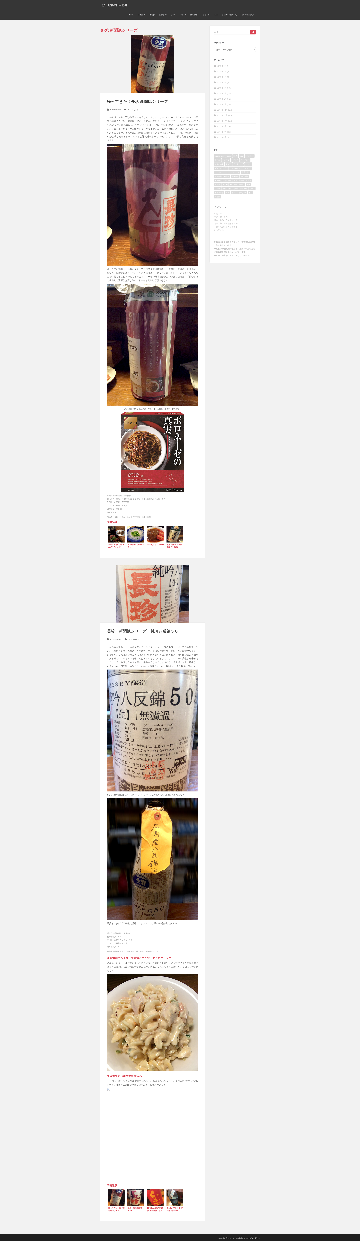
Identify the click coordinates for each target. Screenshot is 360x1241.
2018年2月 (222, 98)
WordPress (255, 1238)
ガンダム (218, 168)
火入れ (217, 188)
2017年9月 (222, 126)
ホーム (131, 15)
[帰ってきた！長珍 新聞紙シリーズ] (152, 64)
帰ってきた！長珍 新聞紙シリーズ (137, 101)
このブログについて (229, 15)
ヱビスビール (234, 172)
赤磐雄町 (243, 188)
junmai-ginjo (220, 156)
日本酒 (140, 15)
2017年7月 (222, 131)
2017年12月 (222, 109)
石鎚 (224, 188)
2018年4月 (222, 88)
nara (229, 156)
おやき (217, 160)
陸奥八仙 (242, 192)
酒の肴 (152, 15)
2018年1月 (222, 104)
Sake (216, 15)
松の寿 (225, 184)
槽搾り (241, 184)
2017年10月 (222, 120)
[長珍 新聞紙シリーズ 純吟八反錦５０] (152, 594)
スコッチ (247, 168)
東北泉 (217, 184)
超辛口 (252, 188)
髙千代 (217, 197)
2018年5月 (222, 82)
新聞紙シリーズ (245, 180)
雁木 (250, 192)
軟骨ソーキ (219, 192)
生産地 (161, 15)
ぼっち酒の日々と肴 (114, 5)
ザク (226, 168)
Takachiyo (250, 156)
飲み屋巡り (194, 15)
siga (241, 156)
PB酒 (235, 156)
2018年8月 (222, 66)
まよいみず (219, 164)
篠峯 (230, 188)
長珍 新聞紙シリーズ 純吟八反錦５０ (142, 631)
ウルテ (248, 164)
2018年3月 (222, 93)
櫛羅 (248, 184)
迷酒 (227, 192)
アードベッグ (238, 164)
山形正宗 (227, 180)
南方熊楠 (244, 176)
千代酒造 (235, 176)
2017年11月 (222, 115)
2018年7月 (222, 71)
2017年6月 (222, 137)
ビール (173, 15)
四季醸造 (218, 180)
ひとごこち (245, 160)
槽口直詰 (233, 184)
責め (236, 188)
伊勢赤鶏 (218, 176)
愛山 (235, 180)
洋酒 (181, 15)
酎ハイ (234, 192)
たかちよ (225, 160)
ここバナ (206, 15)
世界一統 (245, 172)
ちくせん (235, 160)
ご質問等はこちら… (248, 15)
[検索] (253, 32)
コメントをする (132, 109)
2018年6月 (222, 77)
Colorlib (237, 1238)
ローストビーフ (221, 172)
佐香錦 (226, 176)
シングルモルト (236, 168)
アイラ (228, 164)
